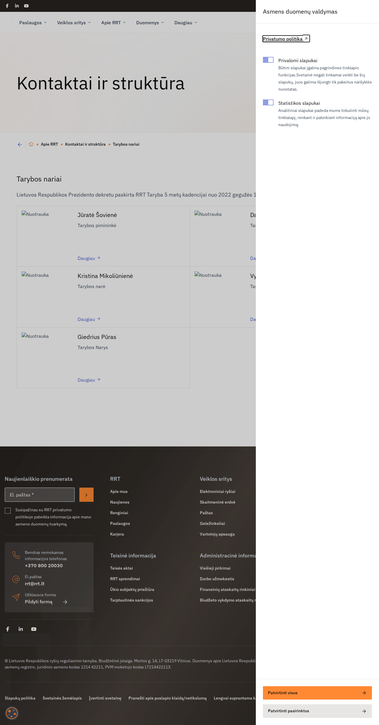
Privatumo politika (283, 39)
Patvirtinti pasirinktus (288, 710)
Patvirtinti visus (283, 692)
